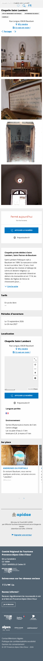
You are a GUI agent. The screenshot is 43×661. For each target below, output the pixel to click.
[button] (24, 5)
